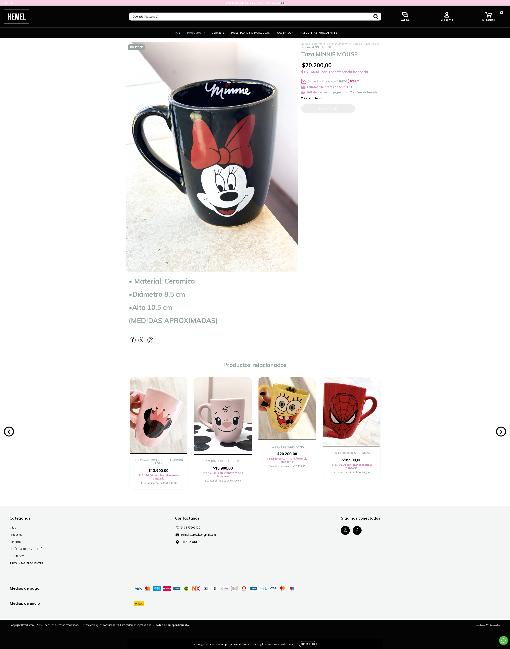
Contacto (218, 32)
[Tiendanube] (488, 625)
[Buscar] (376, 17)
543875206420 (190, 527)
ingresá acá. (144, 625)
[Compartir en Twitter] (141, 342)
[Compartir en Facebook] (133, 342)
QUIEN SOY (285, 32)
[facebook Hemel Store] (11, 2)
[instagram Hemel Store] (6, 2)
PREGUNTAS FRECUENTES (318, 32)
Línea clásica (371, 44)
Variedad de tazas (337, 44)
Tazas (356, 44)
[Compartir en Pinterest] (150, 342)
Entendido (308, 644)
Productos (194, 32)
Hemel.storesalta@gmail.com (198, 534)
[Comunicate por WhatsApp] (503, 640)
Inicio (176, 32)
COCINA (317, 44)
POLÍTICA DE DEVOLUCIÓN (250, 32)
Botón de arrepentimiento (172, 625)
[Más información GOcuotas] (355, 81)
